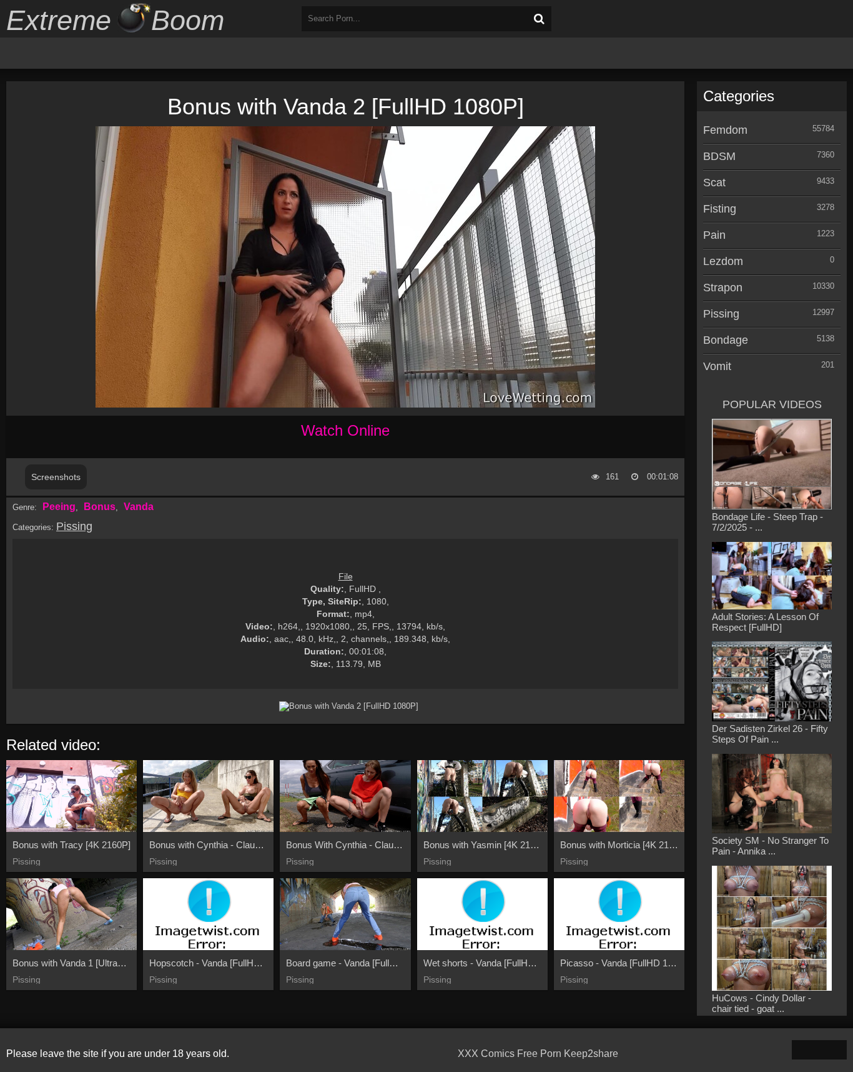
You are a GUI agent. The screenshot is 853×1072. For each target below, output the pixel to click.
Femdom (725, 130)
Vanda (139, 506)
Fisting (719, 209)
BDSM (719, 156)
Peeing (59, 506)
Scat (714, 182)
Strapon (722, 287)
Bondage (725, 340)
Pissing (74, 526)
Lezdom (723, 261)
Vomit (717, 366)
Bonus (100, 506)
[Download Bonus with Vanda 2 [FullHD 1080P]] (348, 706)
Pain (714, 235)
